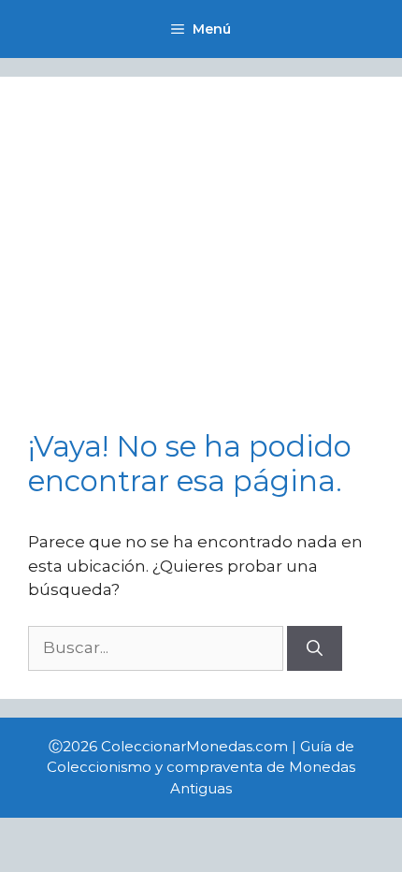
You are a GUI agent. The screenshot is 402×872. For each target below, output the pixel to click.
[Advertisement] (201, 267)
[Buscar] (314, 648)
